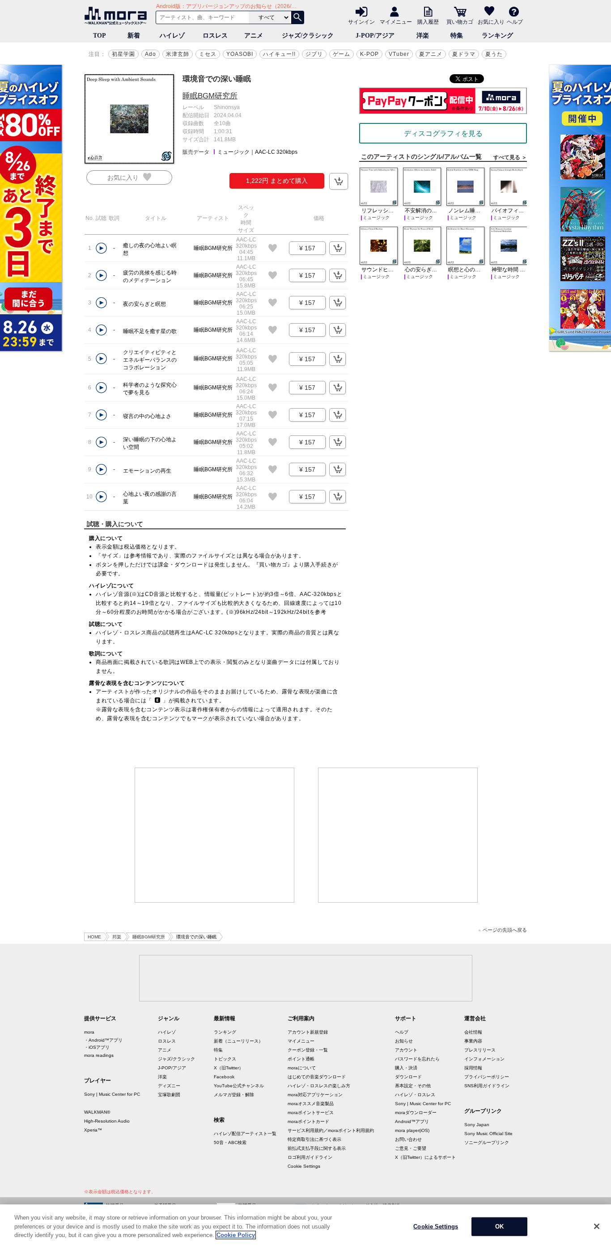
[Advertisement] (215, 835)
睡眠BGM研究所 (210, 96)
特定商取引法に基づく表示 (314, 1139)
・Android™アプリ (103, 1040)
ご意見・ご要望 (410, 1148)
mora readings (99, 1055)
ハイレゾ (172, 35)
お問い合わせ (408, 1139)
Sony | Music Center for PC (112, 1094)
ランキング (497, 35)
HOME (94, 936)
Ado (150, 54)
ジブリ (314, 54)
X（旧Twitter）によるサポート (425, 1157)
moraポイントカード (308, 1121)
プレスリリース (480, 1049)
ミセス (207, 54)
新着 (133, 35)
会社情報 (473, 1032)
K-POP (369, 54)
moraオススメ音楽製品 (311, 1103)
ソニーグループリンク (486, 1142)
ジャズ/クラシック (308, 35)
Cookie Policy (235, 1235)
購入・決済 (406, 1067)
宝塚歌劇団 (169, 1094)
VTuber (399, 54)
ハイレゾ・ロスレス (415, 1094)
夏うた (494, 54)
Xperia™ (93, 1130)
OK (499, 1226)
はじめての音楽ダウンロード (317, 1076)
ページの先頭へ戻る (505, 930)
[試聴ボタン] (101, 248)
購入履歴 (428, 21)
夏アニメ (430, 54)
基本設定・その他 (413, 1085)
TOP (99, 35)
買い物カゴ (459, 21)
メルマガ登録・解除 (234, 1094)
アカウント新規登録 (308, 1032)
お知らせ (404, 1041)
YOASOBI (239, 54)
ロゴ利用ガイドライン (310, 1157)
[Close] (597, 1226)
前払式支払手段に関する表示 (317, 1148)
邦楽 (116, 936)
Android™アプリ (412, 1121)
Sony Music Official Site (488, 1133)
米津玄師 (177, 54)
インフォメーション (484, 1058)
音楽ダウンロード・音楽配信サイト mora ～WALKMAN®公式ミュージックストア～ (117, 16)
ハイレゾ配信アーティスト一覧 (245, 1133)
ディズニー (169, 1085)
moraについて (302, 1067)
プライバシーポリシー (486, 1076)
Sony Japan (476, 1124)
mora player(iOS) (412, 1130)
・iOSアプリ (97, 1047)
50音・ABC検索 (230, 1142)
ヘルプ (515, 21)
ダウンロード (408, 1076)
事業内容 (473, 1041)
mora (89, 1032)
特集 (456, 35)
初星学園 (123, 54)
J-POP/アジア (375, 35)
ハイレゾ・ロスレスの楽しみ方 (319, 1085)
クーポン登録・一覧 (308, 1049)
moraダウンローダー (416, 1112)
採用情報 (473, 1067)
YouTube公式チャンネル (239, 1085)
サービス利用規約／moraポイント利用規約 (331, 1130)
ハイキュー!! (279, 54)
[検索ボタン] (297, 17)
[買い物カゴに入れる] (338, 181)
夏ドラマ (463, 54)
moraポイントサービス (311, 1112)
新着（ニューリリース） (238, 1041)
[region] (305, 1227)
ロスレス (215, 35)
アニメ (253, 35)
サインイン (361, 21)
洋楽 (422, 35)
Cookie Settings (304, 1166)
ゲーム (341, 54)
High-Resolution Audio (107, 1121)
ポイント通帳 (301, 1058)
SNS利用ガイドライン (486, 1085)
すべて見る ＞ (510, 157)
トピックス (225, 1058)
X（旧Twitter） (228, 1067)
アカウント (406, 1049)
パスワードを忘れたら (417, 1058)
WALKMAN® (97, 1112)
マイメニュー (396, 21)
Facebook (224, 1076)
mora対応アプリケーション (315, 1094)
